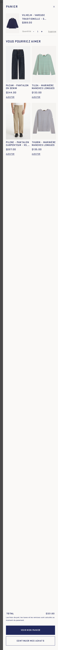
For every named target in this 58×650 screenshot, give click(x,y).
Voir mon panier (30, 630)
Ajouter (10, 97)
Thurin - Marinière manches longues (44, 143)
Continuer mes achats (30, 641)
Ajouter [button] (10, 154)
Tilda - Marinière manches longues (43, 87)
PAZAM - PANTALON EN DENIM (17, 87)
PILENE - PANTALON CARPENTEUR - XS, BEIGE (17, 144)
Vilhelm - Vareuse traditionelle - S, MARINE (33, 17)
